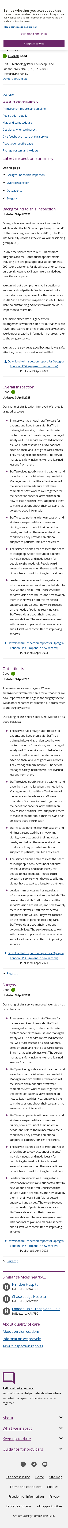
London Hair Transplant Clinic (36, 1308)
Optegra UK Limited (15, 79)
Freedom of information (26, 1496)
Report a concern (18, 1506)
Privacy (54, 1496)
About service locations (21, 1331)
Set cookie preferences (34, 33)
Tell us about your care (18, 1388)
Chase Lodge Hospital (29, 1296)
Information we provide (22, 1338)
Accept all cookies (34, 43)
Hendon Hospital (25, 1284)
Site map (55, 1477)
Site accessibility (18, 1477)
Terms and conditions (25, 1487)
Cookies (52, 1487)
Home (39, 1477)
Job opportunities (49, 1506)
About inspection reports (23, 1346)
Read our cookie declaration (20, 26)
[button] (34, 56)
